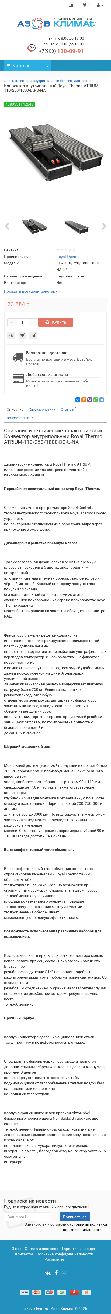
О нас (16, 1248)
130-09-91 (61, 51)
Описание (15, 409)
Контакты (24, 1254)
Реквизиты (54, 1259)
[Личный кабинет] (99, 5)
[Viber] (89, 399)
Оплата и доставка (41, 1248)
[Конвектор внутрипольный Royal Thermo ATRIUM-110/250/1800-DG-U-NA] (34, 226)
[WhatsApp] (95, 399)
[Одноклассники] (83, 399)
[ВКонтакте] (77, 399)
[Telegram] (101, 399)
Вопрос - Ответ (20, 417)
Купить (59, 322)
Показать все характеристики (30, 291)
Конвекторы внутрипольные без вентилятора (49, 81)
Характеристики (42, 409)
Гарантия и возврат (79, 1248)
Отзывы (69, 409)
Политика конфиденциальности (64, 1254)
